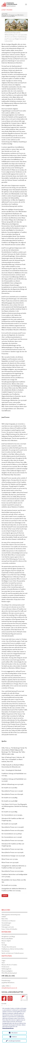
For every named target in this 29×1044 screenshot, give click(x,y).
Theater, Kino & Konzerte (9, 947)
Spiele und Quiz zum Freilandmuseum (13, 953)
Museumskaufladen (7, 938)
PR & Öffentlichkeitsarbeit (9, 973)
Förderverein (5, 967)
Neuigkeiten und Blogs (8, 936)
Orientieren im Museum (8, 921)
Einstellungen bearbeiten (15, 1041)
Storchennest (5, 951)
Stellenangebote (6, 969)
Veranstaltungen (6, 923)
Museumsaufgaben (7, 971)
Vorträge (4, 945)
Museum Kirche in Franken (9, 964)
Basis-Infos (5, 918)
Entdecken (6, 932)
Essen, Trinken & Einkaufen (9, 929)
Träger (3, 960)
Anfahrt (4, 916)
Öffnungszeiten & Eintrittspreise (11, 914)
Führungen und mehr (8, 927)
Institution (7, 956)
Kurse (3, 943)
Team (3, 962)
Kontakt (4, 1003)
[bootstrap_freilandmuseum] (9, 4)
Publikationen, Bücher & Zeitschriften (12, 949)
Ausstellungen (6, 925)
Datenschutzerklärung (7, 1028)
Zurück (5, 895)
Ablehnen (14, 1036)
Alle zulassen (14, 1032)
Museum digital (6, 941)
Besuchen (6, 910)
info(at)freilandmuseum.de (9, 988)
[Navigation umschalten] (26, 4)
